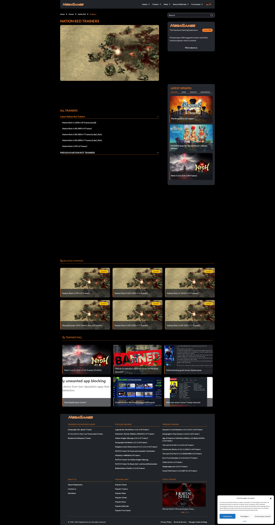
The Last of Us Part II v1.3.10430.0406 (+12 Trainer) (182, 454)
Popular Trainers (121, 489)
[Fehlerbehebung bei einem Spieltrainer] (188, 359)
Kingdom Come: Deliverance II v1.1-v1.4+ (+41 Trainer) (136, 447)
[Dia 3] (184, 512)
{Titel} (244, 521)
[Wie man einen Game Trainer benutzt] (188, 392)
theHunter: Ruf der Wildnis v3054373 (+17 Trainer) (134, 434)
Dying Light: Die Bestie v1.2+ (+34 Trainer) (131, 442)
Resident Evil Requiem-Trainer (79, 438)
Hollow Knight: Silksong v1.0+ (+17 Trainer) (131, 438)
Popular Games (121, 485)
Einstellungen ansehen (263, 516)
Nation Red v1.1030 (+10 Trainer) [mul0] (79, 122)
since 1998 (207, 30)
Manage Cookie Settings (198, 522)
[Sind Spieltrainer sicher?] (86, 392)
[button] (271, 498)
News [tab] (184, 92)
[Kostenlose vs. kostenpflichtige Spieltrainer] (137, 392)
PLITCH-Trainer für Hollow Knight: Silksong (131, 460)
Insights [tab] (193, 92)
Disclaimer (72, 493)
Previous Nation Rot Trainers (77, 152)
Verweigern (244, 516)
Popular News (120, 502)
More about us (191, 47)
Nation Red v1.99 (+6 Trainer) (74, 146)
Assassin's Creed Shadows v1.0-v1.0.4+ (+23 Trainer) (182, 430)
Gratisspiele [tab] (205, 92)
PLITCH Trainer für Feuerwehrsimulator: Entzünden (135, 451)
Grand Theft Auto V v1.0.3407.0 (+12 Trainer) (179, 471)
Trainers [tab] (174, 92)
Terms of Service (180, 522)
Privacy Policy (166, 522)
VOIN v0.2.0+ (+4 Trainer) (172, 462)
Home (62, 14)
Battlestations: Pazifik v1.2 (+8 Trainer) (130, 468)
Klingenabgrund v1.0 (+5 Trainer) (175, 466)
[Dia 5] (188, 512)
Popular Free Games (123, 510)
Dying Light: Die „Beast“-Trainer (80, 430)
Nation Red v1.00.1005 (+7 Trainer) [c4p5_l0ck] (82, 134)
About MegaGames (75, 485)
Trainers (93, 14)
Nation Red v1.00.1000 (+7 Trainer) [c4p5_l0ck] (82, 140)
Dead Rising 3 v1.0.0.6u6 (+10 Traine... (178, 509)
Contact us (72, 489)
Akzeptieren (227, 516)
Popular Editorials (122, 506)
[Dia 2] (183, 512)
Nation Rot (82, 14)
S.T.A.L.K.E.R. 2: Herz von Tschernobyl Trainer (85, 434)
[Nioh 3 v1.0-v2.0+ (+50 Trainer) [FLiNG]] (86, 359)
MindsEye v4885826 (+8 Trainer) (127, 455)
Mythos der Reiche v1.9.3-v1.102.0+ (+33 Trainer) (181, 449)
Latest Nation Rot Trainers (72, 116)
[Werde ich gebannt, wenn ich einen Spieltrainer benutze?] (137, 359)
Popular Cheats (121, 497)
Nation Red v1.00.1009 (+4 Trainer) (77, 128)
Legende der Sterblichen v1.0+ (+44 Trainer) (132, 430)
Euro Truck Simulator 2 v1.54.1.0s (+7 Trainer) (179, 458)
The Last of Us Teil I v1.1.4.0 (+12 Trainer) (178, 445)
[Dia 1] (181, 512)
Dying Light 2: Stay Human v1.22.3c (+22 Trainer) (180, 434)
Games (71, 14)
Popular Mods (120, 493)
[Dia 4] (186, 512)
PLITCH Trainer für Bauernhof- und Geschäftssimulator (136, 464)
